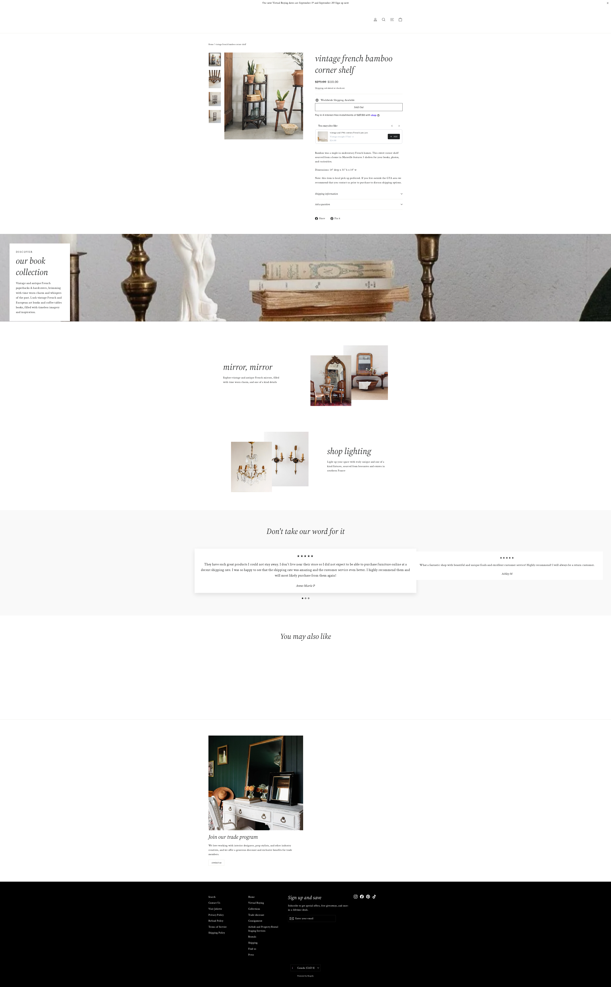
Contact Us (214, 903)
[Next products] (399, 126)
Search (212, 897)
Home (211, 44)
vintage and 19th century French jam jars (349, 132)
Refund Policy (215, 921)
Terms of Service (217, 927)
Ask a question (322, 204)
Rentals (252, 936)
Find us (252, 949)
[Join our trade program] (255, 783)
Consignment (255, 921)
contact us (216, 862)
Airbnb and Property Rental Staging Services (263, 929)
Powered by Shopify (305, 976)
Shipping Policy (216, 932)
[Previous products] (392, 126)
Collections (254, 909)
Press (251, 954)
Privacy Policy (216, 915)
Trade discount (256, 915)
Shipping (319, 88)
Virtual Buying (256, 903)
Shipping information (326, 193)
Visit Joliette (215, 909)
